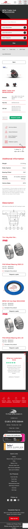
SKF (24, 172)
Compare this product (11, 271)
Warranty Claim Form (14, 465)
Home (3, 49)
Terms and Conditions (14, 469)
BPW (24, 183)
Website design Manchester (11, 526)
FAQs (14, 461)
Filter (14, 43)
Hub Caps (14, 490)
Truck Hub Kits (14, 477)
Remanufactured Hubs (14, 483)
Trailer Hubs (12, 49)
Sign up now (14, 518)
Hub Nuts (14, 487)
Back (14, 62)
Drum (24, 168)
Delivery (14, 456)
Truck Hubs (14, 479)
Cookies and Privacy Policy (14, 524)
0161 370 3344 (14, 421)
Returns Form (14, 463)
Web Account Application (14, 467)
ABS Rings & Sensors (14, 485)
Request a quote (15, 117)
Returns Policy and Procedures (14, 459)
